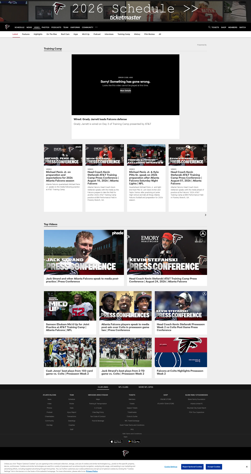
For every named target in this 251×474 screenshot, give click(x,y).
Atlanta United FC (196, 403)
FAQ (132, 429)
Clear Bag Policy (98, 412)
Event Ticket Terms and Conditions (132, 425)
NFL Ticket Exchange (132, 421)
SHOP (166, 395)
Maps (98, 399)
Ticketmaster (132, 412)
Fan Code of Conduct (97, 416)
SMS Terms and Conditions (132, 434)
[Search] (209, 27)
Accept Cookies (214, 467)
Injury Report (71, 412)
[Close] (247, 467)
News (49, 399)
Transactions (71, 416)
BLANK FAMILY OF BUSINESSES (196, 395)
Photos (49, 408)
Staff (71, 429)
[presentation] (206, 215)
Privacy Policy (92, 471)
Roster (71, 403)
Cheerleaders (49, 416)
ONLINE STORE (165, 399)
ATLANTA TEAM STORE (165, 403)
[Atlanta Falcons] (125, 453)
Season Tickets (132, 408)
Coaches (72, 425)
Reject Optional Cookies (192, 467)
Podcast (49, 412)
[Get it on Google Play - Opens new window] (134, 443)
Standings (71, 421)
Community (49, 421)
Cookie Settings (170, 467)
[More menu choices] (96, 27)
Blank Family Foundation (196, 399)
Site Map (49, 425)
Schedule (71, 399)
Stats (71, 408)
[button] (125, 90)
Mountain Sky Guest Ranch (196, 408)
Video (49, 403)
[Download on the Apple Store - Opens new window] (116, 442)
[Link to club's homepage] (7, 27)
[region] (125, 467)
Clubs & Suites (132, 416)
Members (132, 399)
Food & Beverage (98, 421)
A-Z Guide (98, 408)
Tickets (132, 403)
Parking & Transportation (98, 403)
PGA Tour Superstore (196, 412)
